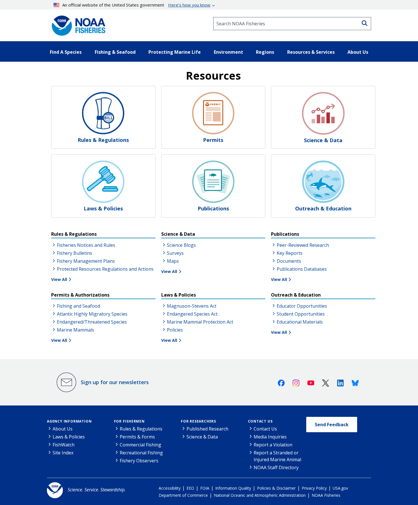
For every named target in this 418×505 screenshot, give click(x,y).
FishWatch (64, 445)
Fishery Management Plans (86, 261)
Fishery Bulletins (74, 253)
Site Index (63, 453)
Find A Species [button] (66, 52)
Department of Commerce (183, 495)
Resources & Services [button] (311, 52)
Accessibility (170, 488)
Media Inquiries (270, 437)
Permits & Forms (137, 437)
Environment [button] (228, 52)
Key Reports (290, 253)
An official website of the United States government (136, 5)
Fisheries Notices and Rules (86, 245)
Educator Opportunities (302, 306)
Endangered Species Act (192, 314)
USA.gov (340, 488)
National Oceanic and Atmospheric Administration (260, 495)
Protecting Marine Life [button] (174, 52)
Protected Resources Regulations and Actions (105, 269)
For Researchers (198, 421)
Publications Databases (302, 269)
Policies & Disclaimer (276, 488)
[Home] (77, 23)
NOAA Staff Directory (276, 467)
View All (59, 279)
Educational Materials (300, 322)
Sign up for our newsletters (115, 382)
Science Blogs (181, 245)
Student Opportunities (301, 314)
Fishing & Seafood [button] (115, 52)
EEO (190, 488)
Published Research (207, 429)
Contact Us (260, 421)
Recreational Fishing (141, 453)
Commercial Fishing (140, 445)
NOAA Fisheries (326, 495)
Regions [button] (265, 52)
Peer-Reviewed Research (303, 245)
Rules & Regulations (141, 429)
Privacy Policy (314, 488)
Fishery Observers (139, 461)
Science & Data (202, 437)
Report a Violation (273, 445)
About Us (63, 429)
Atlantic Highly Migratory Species (92, 314)
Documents (289, 261)
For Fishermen (129, 421)
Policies (175, 330)
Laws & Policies (69, 437)
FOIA (204, 488)
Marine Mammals (75, 330)
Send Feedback (332, 424)
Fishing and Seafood (78, 306)
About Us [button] (357, 52)
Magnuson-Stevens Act (191, 306)
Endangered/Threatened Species (92, 322)
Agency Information (69, 421)
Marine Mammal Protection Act (200, 322)
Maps (173, 261)
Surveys (175, 253)
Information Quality (233, 488)
